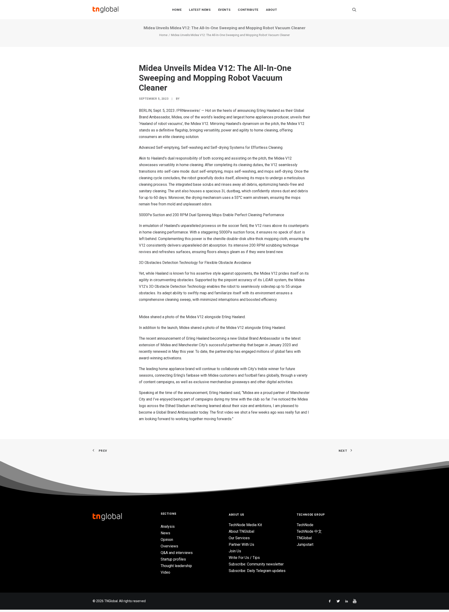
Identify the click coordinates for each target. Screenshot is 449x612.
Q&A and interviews (177, 552)
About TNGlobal (241, 531)
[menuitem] (177, 9)
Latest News (199, 9)
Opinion (167, 539)
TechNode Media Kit (245, 525)
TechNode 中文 (309, 531)
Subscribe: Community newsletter (256, 564)
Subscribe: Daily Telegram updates (257, 570)
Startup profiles (173, 559)
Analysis (168, 526)
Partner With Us (241, 544)
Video (165, 572)
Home (177, 9)
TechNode (305, 525)
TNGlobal (304, 538)
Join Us (235, 551)
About (271, 9)
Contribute (248, 9)
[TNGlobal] (105, 9)
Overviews (169, 546)
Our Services (239, 538)
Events (224, 9)
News (165, 533)
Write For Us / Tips (244, 557)
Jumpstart (305, 544)
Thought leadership (176, 566)
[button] (354, 9)
